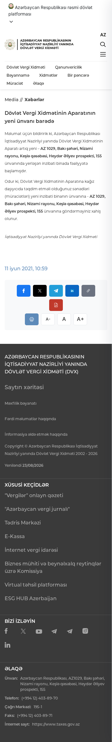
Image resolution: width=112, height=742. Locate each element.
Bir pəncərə (78, 75)
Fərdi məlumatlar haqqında (30, 418)
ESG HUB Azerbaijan (31, 598)
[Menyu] (103, 54)
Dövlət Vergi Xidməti (26, 67)
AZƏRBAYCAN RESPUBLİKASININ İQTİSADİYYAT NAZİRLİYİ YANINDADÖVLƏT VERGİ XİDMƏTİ (46, 44)
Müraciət (15, 83)
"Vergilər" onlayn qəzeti (34, 495)
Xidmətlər (48, 75)
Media (11, 99)
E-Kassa (15, 536)
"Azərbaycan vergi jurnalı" (37, 509)
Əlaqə (38, 83)
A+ (80, 319)
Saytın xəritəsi (24, 387)
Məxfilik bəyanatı (20, 403)
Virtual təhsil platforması (36, 585)
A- (48, 319)
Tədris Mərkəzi (23, 523)
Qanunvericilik (68, 67)
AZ (103, 34)
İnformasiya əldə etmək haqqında (36, 434)
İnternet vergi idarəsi (31, 550)
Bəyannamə (18, 75)
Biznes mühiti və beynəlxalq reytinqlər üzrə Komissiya (53, 567)
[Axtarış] (103, 44)
